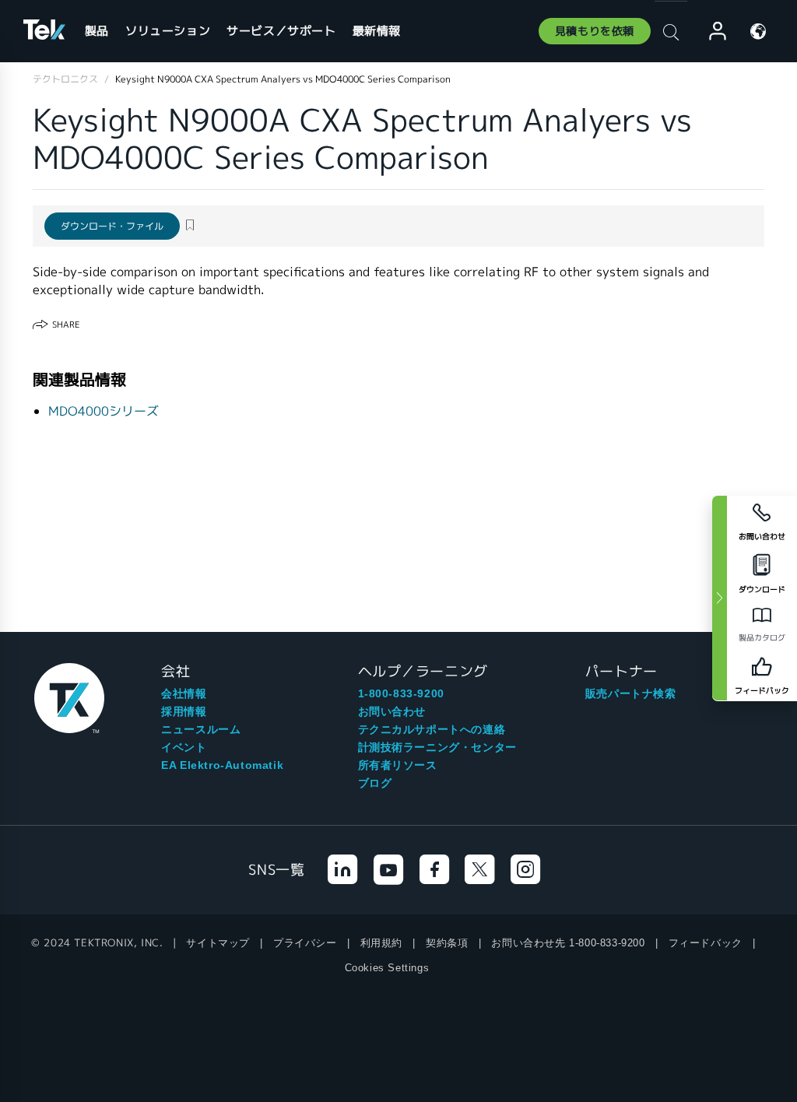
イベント (183, 747)
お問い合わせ (392, 711)
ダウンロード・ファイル (112, 226)
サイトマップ (218, 943)
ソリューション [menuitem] (167, 31)
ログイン (710, 31)
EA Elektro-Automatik (222, 765)
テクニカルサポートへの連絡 (432, 729)
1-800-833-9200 (401, 693)
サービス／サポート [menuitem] (280, 31)
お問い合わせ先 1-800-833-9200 (567, 943)
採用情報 (183, 711)
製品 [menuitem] (97, 31)
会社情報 (183, 693)
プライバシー (305, 943)
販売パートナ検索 (630, 693)
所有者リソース (397, 765)
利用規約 (381, 943)
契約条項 (447, 943)
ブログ (375, 783)
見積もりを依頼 (594, 31)
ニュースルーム (201, 729)
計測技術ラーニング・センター (437, 747)
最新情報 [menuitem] (377, 31)
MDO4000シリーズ (103, 411)
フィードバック (706, 943)
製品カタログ (762, 638)
